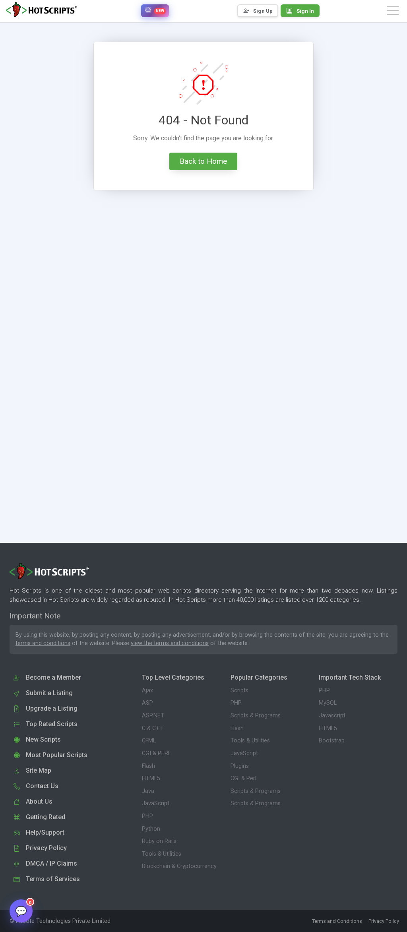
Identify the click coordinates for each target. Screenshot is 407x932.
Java (148, 791)
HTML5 (151, 778)
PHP (147, 816)
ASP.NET (153, 715)
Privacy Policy (383, 921)
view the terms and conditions (170, 643)
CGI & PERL (156, 753)
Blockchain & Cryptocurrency (179, 866)
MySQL (328, 702)
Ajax (147, 690)
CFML (149, 740)
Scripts (239, 690)
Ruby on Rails (159, 841)
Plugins (240, 766)
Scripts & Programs (256, 715)
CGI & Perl (243, 778)
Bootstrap (332, 740)
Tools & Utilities (161, 854)
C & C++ (152, 728)
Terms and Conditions (337, 921)
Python (151, 828)
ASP (147, 702)
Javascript (332, 715)
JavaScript (155, 803)
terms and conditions (43, 643)
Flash (148, 766)
